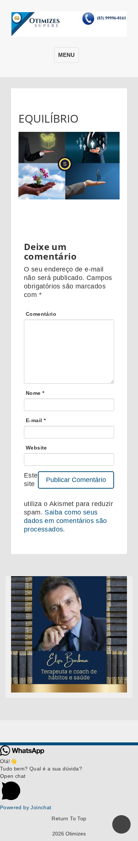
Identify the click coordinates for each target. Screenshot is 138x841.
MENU (66, 55)
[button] (69, 788)
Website (36, 448)
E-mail (36, 420)
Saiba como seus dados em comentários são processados (65, 521)
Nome (35, 393)
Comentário (41, 314)
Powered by (26, 807)
